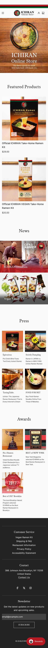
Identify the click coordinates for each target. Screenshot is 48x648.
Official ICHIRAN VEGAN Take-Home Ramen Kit (23, 206)
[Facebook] (17, 588)
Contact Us (24, 577)
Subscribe (24, 625)
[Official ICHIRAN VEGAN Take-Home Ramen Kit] (24, 179)
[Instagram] (30, 588)
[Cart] (43, 13)
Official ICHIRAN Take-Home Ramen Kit (22, 145)
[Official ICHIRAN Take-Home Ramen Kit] (24, 118)
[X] (24, 588)
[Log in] (38, 13)
